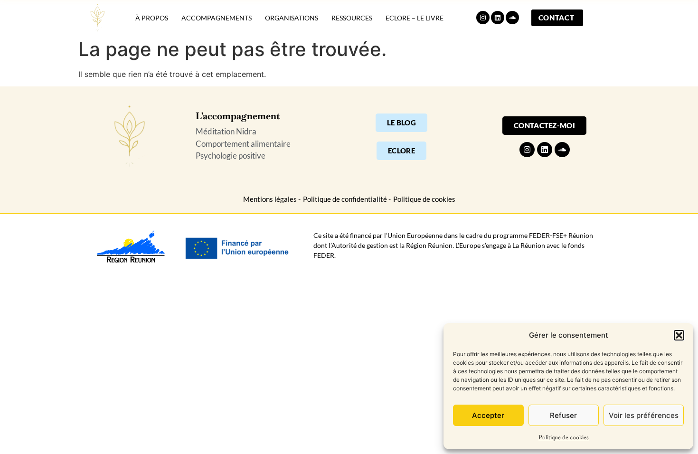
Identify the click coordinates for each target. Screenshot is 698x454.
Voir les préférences (644, 415)
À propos (151, 18)
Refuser (563, 415)
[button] (679, 335)
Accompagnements (216, 18)
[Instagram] (483, 17)
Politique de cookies (563, 437)
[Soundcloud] (512, 17)
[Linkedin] (497, 17)
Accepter (488, 415)
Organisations (291, 18)
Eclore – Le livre (414, 18)
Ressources (351, 18)
